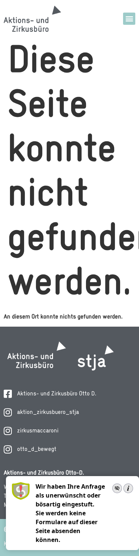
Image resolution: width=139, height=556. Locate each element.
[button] (129, 19)
